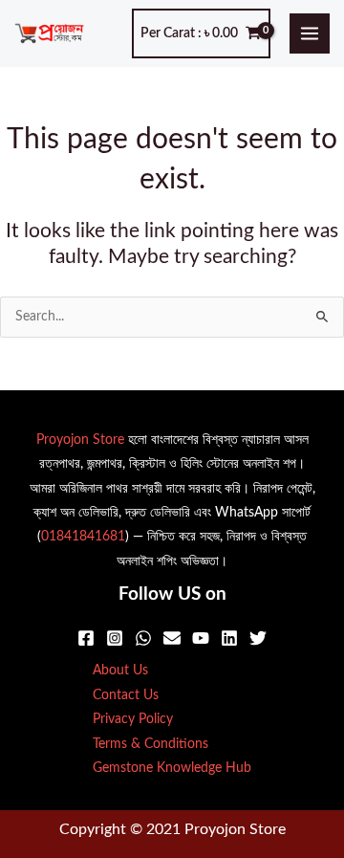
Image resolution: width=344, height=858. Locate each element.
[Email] (172, 638)
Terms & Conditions (150, 744)
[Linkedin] (229, 638)
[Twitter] (258, 638)
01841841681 (83, 536)
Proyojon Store (80, 440)
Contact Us (126, 695)
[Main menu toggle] (310, 34)
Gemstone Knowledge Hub (172, 768)
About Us (120, 670)
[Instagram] (114, 638)
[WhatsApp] (143, 638)
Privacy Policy (133, 719)
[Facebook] (86, 638)
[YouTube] (200, 638)
